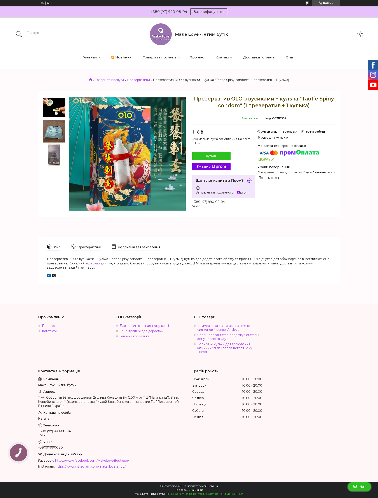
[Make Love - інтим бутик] (161, 34)
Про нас (196, 57)
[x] (54, 276)
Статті (291, 57)
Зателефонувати (209, 12)
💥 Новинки (121, 57)
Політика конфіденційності (224, 493)
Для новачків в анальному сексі (144, 326)
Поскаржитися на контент (186, 493)
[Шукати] (19, 34)
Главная (89, 57)
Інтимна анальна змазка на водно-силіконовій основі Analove (224, 328)
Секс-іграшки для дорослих (141, 331)
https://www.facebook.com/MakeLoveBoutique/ (92, 461)
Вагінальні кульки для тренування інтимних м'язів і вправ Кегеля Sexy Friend (224, 348)
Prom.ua (212, 485)
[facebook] (49, 276)
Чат (363, 487)
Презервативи (138, 80)
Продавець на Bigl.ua (189, 489)
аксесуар (92, 263)
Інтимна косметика (135, 336)
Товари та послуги (159, 57)
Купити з (204, 167)
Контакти (223, 57)
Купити (211, 156)
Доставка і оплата (259, 57)
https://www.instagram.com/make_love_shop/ (91, 466)
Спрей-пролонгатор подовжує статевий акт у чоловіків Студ (228, 337)
